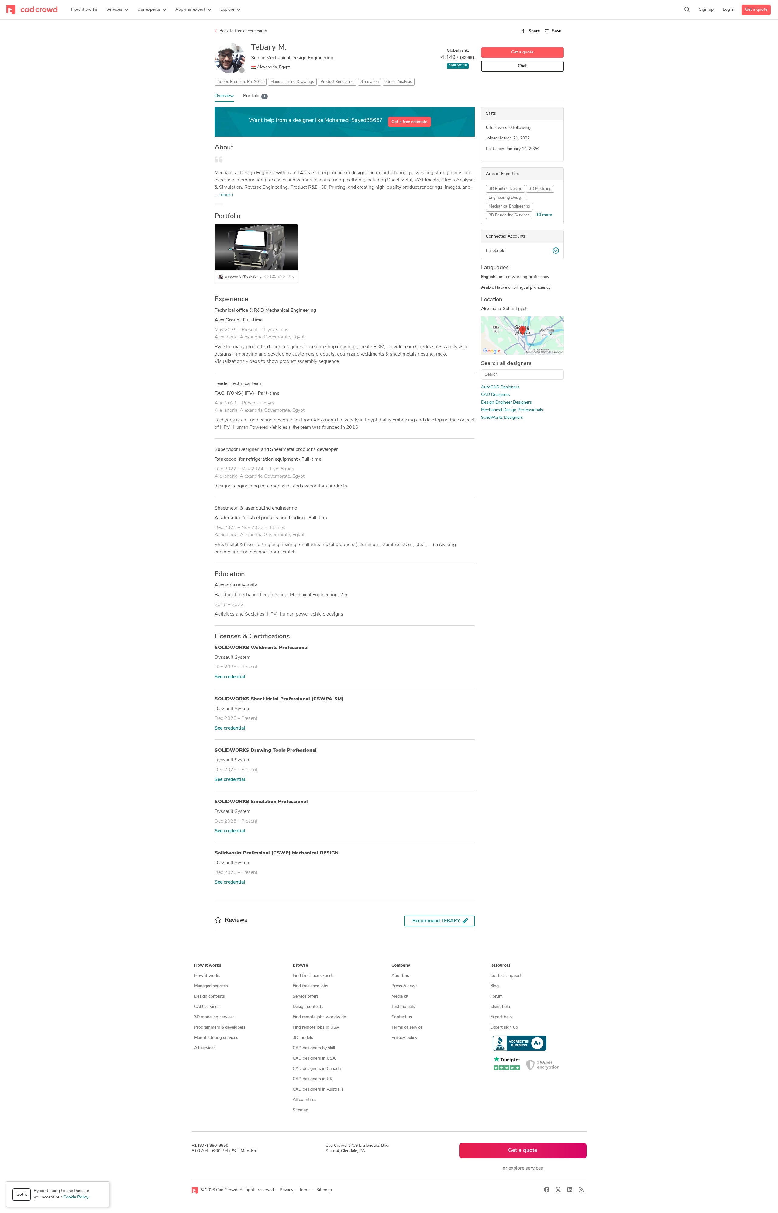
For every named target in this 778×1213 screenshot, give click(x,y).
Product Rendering (337, 82)
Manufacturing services (216, 1038)
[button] (117, 9)
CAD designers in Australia (318, 1089)
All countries (304, 1100)
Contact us (401, 1017)
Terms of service (406, 1027)
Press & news (404, 986)
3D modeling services (214, 1017)
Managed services (211, 986)
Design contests (209, 996)
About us (400, 976)
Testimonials (403, 1007)
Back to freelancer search (242, 31)
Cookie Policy (75, 1197)
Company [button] (400, 965)
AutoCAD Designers (500, 387)
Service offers (306, 996)
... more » (224, 195)
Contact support (506, 976)
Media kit (399, 996)
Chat (522, 66)
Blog (494, 986)
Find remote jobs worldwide (319, 1017)
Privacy (286, 1190)
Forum (496, 996)
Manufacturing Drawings (292, 82)
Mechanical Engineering (509, 206)
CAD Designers (495, 395)
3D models (303, 1038)
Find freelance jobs (310, 986)
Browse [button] (300, 965)
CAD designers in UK (312, 1079)
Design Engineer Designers (506, 402)
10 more (544, 215)
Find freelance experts (314, 976)
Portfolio (254, 96)
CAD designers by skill (314, 1048)
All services (204, 1048)
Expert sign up (504, 1027)
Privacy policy (404, 1038)
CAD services (206, 1007)
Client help (500, 1007)
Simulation (369, 82)
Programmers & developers (220, 1027)
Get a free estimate (409, 122)
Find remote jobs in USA (316, 1027)
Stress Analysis (398, 82)
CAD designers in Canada (317, 1069)
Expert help (501, 1017)
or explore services (523, 1168)
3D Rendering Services (509, 215)
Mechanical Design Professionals (512, 410)
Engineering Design (506, 198)
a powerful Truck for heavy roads (251, 277)
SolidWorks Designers (502, 417)
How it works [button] (207, 965)
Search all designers (506, 363)
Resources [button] (500, 965)
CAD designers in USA (314, 1058)
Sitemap (300, 1110)
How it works (207, 976)
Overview (224, 96)
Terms (305, 1190)
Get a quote (756, 9)
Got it (21, 1194)
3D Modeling (540, 189)
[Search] (687, 9)
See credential (230, 677)
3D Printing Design (505, 189)
